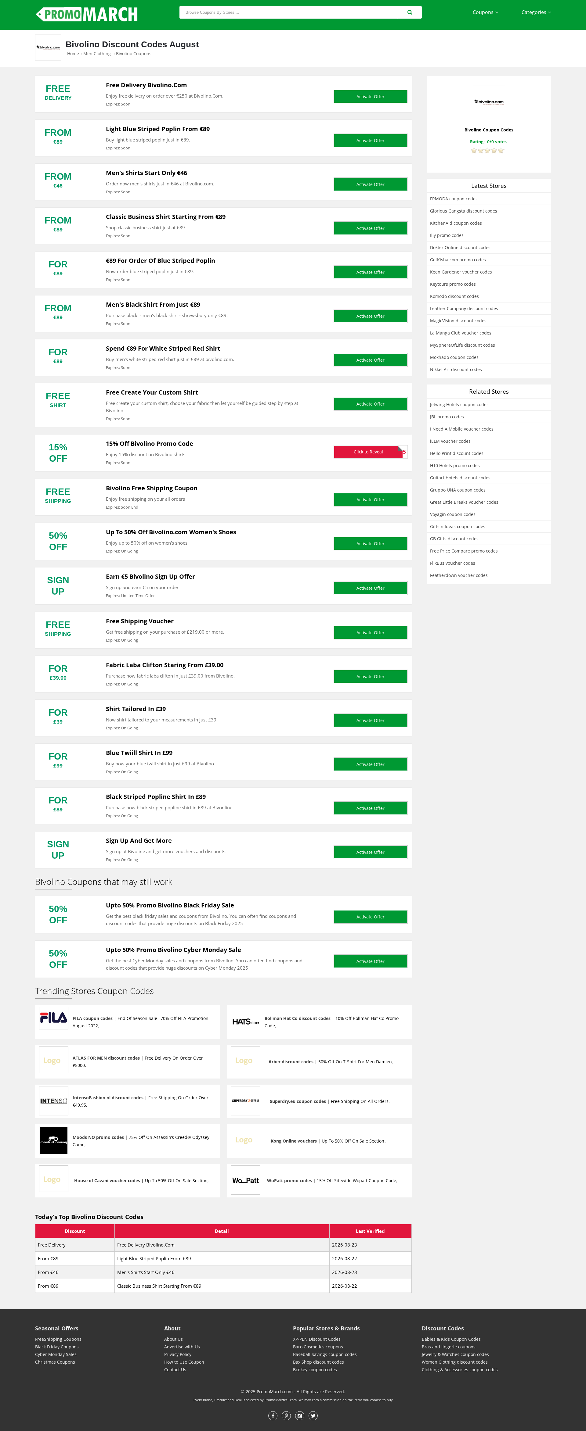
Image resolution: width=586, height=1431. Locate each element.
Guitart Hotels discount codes (460, 478)
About (172, 1328)
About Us (173, 1339)
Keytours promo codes (453, 284)
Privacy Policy (177, 1354)
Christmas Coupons (55, 1362)
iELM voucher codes (450, 441)
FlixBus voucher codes (452, 563)
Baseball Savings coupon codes (325, 1354)
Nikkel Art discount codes (456, 369)
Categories (534, 12)
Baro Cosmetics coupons (318, 1347)
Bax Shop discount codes (318, 1362)
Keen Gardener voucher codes (461, 272)
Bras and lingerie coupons (449, 1347)
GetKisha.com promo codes (458, 260)
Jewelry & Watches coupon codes (455, 1354)
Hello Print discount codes (456, 453)
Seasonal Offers (56, 1328)
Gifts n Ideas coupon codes (457, 526)
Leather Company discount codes (464, 308)
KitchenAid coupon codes (456, 223)
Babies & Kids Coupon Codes (451, 1339)
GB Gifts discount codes (454, 539)
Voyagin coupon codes (453, 514)
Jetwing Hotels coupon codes (459, 404)
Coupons (483, 12)
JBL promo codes (447, 417)
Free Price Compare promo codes (464, 551)
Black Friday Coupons (57, 1347)
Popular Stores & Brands (326, 1328)
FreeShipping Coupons (58, 1339)
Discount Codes (443, 1328)
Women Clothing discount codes (455, 1362)
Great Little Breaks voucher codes (464, 502)
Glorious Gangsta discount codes (463, 211)
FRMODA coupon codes (454, 199)
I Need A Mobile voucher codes (462, 429)
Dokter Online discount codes (460, 247)
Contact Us (175, 1369)
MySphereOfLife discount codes (462, 345)
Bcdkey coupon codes (315, 1369)
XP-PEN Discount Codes (317, 1339)
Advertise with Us (182, 1347)
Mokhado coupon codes (454, 357)
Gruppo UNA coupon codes (458, 490)
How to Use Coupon (184, 1362)
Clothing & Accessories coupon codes (460, 1369)
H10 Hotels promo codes (455, 465)
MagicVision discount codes (458, 321)
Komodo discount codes (454, 296)
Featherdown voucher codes (459, 575)
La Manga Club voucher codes (460, 333)
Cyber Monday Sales (56, 1354)
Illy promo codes (447, 235)
